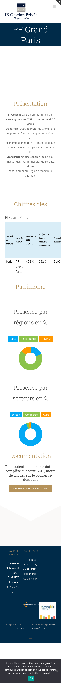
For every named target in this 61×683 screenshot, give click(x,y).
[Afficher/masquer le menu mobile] (54, 6)
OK (31, 678)
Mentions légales (37, 628)
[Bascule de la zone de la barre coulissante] (58, 3)
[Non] (57, 671)
